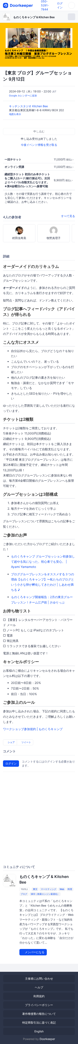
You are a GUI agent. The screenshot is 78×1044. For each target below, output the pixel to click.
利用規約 (39, 996)
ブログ (24, 894)
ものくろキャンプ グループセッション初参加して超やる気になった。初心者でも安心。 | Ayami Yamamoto (43, 562)
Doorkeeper (47, 1039)
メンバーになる (34, 952)
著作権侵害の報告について (39, 1013)
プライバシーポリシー (39, 1005)
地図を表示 (15, 114)
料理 (70, 889)
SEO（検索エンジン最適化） (45, 894)
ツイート (26, 742)
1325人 (24, 889)
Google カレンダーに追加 (23, 95)
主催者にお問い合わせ (39, 978)
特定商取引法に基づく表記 (39, 1022)
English (39, 1031)
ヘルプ (39, 987)
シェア (11, 742)
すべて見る (68, 216)
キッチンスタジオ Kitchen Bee (29, 106)
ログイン (11, 763)
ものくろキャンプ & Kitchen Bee (34, 17)
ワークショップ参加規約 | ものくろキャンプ (33, 729)
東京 (35, 889)
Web (62, 889)
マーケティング (48, 889)
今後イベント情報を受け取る (39, 144)
